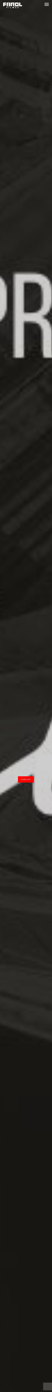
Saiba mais (26, 780)
